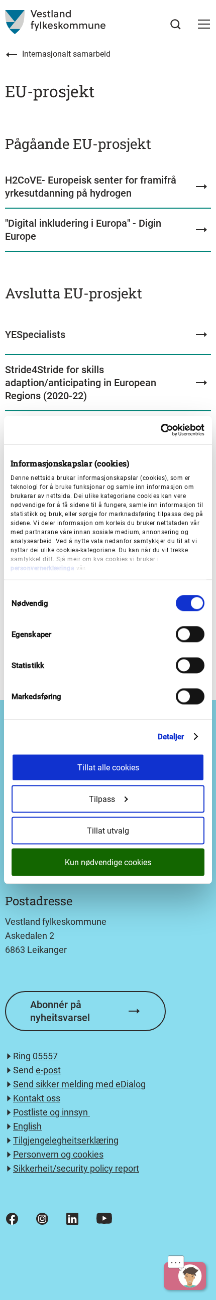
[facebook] (12, 1219)
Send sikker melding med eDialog (79, 1084)
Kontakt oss (36, 1098)
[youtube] (104, 1218)
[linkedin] (72, 1219)
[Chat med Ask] (185, 1276)
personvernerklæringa (42, 567)
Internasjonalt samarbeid (66, 54)
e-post (48, 1070)
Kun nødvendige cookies (108, 862)
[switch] (190, 634)
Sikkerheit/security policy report (76, 1168)
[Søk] (175, 24)
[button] (204, 24)
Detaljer (171, 736)
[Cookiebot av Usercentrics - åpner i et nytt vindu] (160, 430)
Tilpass (102, 799)
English (27, 1126)
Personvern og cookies (58, 1154)
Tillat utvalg (108, 831)
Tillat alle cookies (108, 767)
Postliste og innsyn (51, 1112)
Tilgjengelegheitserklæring (66, 1140)
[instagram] (42, 1219)
